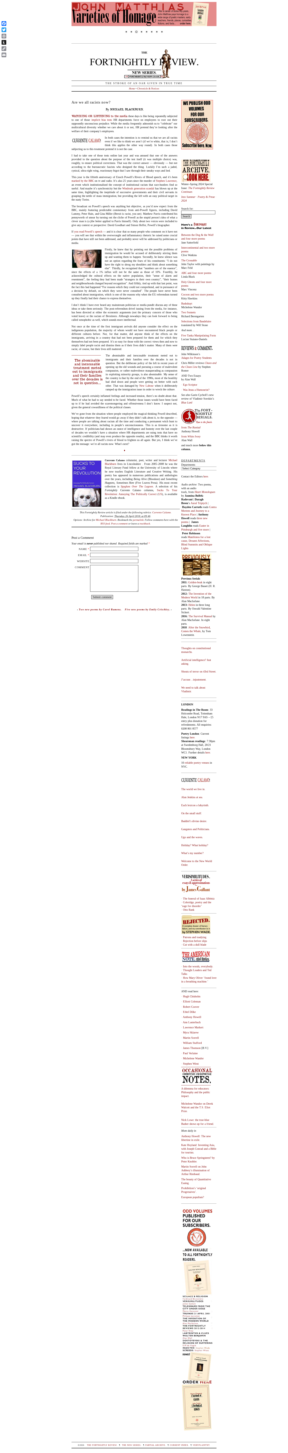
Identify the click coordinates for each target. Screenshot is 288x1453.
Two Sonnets (188, 312)
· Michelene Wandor (192, 1058)
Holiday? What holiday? (194, 845)
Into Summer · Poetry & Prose (198, 196)
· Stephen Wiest (190, 1063)
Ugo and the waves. (192, 837)
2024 (184, 200)
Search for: (187, 208)
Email (82, 555)
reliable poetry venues (197, 762)
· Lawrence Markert (192, 1027)
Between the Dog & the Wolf (197, 234)
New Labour (146, 385)
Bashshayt (186, 303)
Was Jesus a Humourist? (196, 389)
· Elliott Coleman (191, 1001)
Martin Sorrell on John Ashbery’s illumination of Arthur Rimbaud (195, 1170)
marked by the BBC (83, 180)
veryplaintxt (201, 1445)
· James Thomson (191, 1048)
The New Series (131, 1445)
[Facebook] (4, 23)
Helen (191, 604)
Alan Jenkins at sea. (192, 797)
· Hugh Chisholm (190, 996)
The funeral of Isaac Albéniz (199, 898)
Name (83, 549)
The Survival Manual (200, 616)
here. (206, 476)
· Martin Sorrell (190, 1037)
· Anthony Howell (191, 1017)
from (190, 427)
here (207, 752)
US (160, 494)
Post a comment (119, 523)
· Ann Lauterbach (191, 1022)
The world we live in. (193, 789)
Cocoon (185, 294)
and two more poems (202, 294)
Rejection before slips (195, 940)
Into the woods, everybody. (198, 966)
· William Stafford (191, 1042)
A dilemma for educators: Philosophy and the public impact (195, 1092)
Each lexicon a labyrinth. (195, 805)
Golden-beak (195, 582)
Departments (188, 464)
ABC (184, 272)
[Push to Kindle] (4, 42)
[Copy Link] (4, 48)
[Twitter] (4, 30)
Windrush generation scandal (138, 188)
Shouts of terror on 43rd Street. (198, 671)
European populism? (192, 1197)
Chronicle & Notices (148, 88)
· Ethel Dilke (188, 1011)
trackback (144, 523)
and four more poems (193, 238)
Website (83, 561)
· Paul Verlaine (189, 1053)
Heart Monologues (205, 491)
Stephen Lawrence (166, 180)
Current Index (179, 1445)
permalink (138, 519)
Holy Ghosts (188, 282)
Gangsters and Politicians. (195, 829)
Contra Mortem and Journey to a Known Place (198, 510)
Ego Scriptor (190, 384)
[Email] (4, 55)
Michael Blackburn (106, 519)
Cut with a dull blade (194, 944)
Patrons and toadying (194, 937)
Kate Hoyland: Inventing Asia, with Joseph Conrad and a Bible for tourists (198, 1148)
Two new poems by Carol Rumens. (100, 609)
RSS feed (105, 523)
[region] (144, 20)
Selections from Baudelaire (196, 321)
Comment (82, 567)
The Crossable (189, 260)
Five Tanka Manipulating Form (198, 335)
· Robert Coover (190, 1006)
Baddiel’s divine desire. (194, 821)
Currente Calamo (161, 512)
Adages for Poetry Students (196, 357)
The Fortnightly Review (102, 1445)
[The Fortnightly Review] (144, 76)
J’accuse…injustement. (193, 679)
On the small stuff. (191, 813)
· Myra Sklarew (190, 1032)
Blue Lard (186, 402)
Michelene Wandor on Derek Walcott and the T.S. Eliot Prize (197, 1107)
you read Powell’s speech (88, 231)
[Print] (4, 36)
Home (132, 88)
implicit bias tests (101, 119)
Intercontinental (190, 247)
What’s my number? (192, 853)
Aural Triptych (199, 503)
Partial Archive (155, 1445)
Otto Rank (188, 909)
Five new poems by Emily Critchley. (147, 609)
